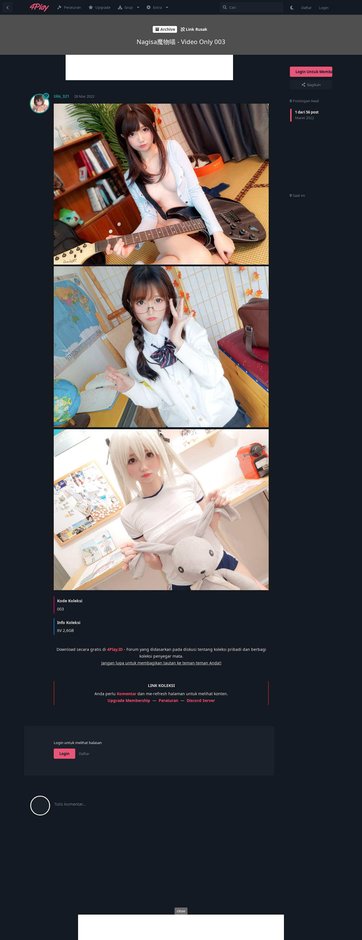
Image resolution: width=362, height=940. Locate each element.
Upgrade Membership (128, 700)
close (181, 910)
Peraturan (168, 700)
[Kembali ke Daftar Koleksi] (7, 7)
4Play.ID (115, 649)
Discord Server (201, 700)
